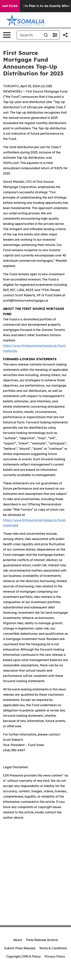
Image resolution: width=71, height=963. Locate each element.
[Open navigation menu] (7, 35)
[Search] (45, 35)
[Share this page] (65, 35)
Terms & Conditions (53, 948)
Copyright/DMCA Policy (23, 956)
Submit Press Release (19, 948)
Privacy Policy (54, 956)
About (17, 940)
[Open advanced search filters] (54, 35)
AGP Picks (10, 6)
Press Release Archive (42, 940)
